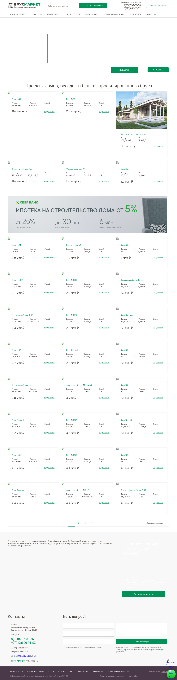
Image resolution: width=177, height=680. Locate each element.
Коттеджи (19, 54)
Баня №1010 (71, 315)
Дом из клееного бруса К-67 (133, 134)
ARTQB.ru (165, 672)
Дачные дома (36, 40)
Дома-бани (19, 50)
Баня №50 (125, 350)
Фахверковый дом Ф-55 (77, 169)
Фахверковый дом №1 (22, 169)
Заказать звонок (158, 5)
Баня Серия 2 (72, 350)
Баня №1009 (71, 455)
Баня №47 (16, 350)
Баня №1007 (71, 420)
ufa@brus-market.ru (19, 651)
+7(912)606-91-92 (131, 8)
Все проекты (20, 39)
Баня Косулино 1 (128, 315)
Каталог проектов (19, 14)
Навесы (34, 51)
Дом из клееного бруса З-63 (133, 490)
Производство (54, 14)
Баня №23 (125, 169)
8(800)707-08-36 (132, 5)
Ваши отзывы (91, 14)
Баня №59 (125, 455)
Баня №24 (16, 245)
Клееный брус (82, 672)
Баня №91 (16, 455)
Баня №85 (125, 385)
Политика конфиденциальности (112, 676)
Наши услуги (73, 14)
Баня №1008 (126, 420)
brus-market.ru (134, 676)
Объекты (37, 14)
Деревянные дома (35, 672)
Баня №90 (70, 99)
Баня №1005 (17, 280)
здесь (162, 650)
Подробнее (49, 112)
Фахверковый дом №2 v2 (77, 490)
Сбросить (158, 70)
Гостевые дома (36, 43)
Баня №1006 (71, 280)
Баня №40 (16, 99)
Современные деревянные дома (25, 7)
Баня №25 (125, 245)
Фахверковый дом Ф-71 (22, 315)
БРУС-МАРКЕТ (18, 661)
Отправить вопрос (142, 642)
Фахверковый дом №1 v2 (23, 385)
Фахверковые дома (38, 54)
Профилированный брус (118, 672)
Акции (51, 672)
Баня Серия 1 (18, 420)
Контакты (151, 14)
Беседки (18, 57)
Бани (17, 47)
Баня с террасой (73, 245)
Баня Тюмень (18, 490)
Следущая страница (155, 523)
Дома (17, 43)
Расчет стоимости (95, 5)
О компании (135, 14)
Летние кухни (36, 47)
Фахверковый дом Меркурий (79, 385)
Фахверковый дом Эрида (132, 280)
